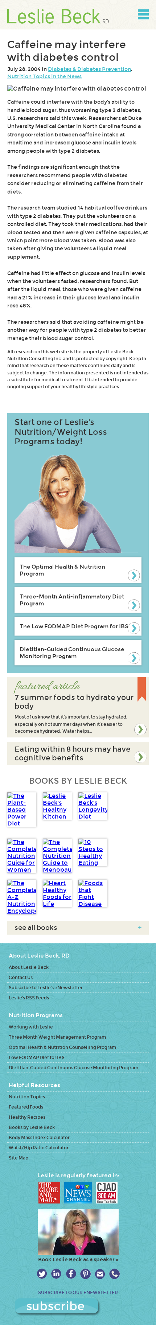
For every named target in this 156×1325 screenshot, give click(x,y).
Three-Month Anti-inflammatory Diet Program (72, 600)
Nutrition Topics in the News (44, 76)
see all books (78, 928)
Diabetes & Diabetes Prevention (89, 69)
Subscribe (78, 1307)
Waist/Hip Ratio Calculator (39, 1147)
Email (100, 1274)
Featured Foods (26, 1107)
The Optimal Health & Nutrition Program (62, 570)
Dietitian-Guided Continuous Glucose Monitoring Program (72, 653)
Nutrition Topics (27, 1096)
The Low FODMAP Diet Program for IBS (74, 626)
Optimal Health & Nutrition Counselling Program (62, 1047)
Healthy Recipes (27, 1117)
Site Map (18, 1158)
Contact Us (21, 977)
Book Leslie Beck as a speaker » (78, 1259)
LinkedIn (56, 1274)
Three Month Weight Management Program (57, 1037)
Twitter (42, 1274)
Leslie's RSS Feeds (29, 997)
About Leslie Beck (29, 967)
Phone (114, 1274)
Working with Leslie (31, 1027)
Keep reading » (78, 707)
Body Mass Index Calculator (39, 1137)
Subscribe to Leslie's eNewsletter (46, 987)
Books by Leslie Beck (32, 1127)
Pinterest (85, 1274)
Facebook (71, 1274)
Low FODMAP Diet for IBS (37, 1057)
